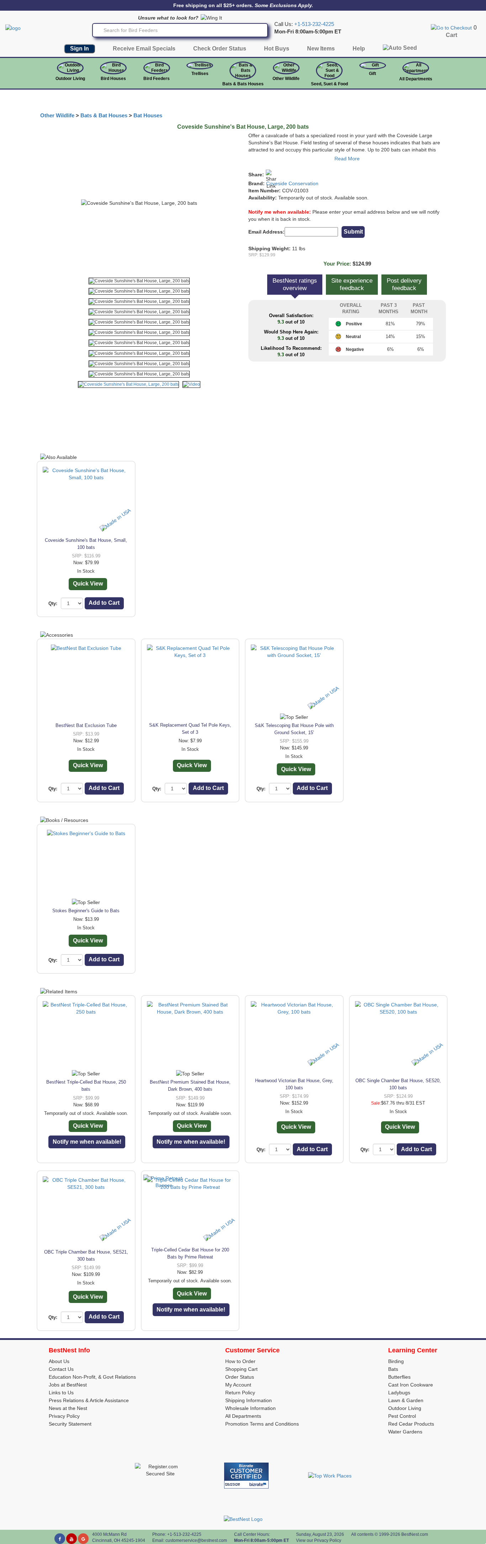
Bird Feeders (156, 78)
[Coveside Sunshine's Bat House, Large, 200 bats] (139, 281)
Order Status (239, 1377)
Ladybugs (399, 1392)
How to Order (240, 1361)
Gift (372, 73)
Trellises (199, 73)
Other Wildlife (57, 115)
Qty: (52, 603)
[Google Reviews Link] (83, 1538)
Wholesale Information (250, 1408)
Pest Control (402, 1416)
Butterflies (399, 1377)
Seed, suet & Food (329, 83)
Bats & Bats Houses (243, 83)
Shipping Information (248, 1400)
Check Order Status (219, 49)
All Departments (415, 78)
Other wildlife (286, 78)
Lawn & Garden (405, 1400)
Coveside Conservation (292, 183)
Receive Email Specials (144, 49)
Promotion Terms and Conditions (262, 1424)
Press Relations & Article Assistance (89, 1400)
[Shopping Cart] (451, 27)
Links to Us (61, 1392)
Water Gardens (405, 1432)
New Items (321, 49)
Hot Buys (276, 49)
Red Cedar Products (411, 1424)
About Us (59, 1361)
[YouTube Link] (71, 1538)
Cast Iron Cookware (410, 1385)
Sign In (79, 49)
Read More (347, 158)
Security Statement (70, 1424)
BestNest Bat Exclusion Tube (86, 725)
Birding (396, 1361)
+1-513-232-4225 (314, 24)
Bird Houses (113, 78)
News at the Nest (68, 1408)
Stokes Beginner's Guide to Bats (86, 910)
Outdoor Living (70, 78)
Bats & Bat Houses (103, 115)
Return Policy (240, 1392)
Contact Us (61, 1369)
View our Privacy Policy (318, 1540)
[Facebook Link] (59, 1538)
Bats (393, 1369)
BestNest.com (414, 1534)
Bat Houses (147, 115)
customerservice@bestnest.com (196, 1540)
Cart (451, 35)
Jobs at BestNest (68, 1385)
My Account (238, 1385)
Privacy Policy (64, 1416)
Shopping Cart (241, 1369)
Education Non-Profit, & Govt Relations (92, 1377)
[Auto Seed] (400, 49)
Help (359, 49)
